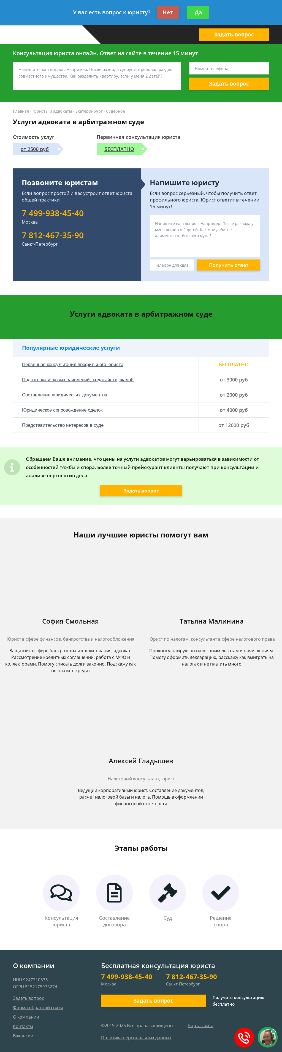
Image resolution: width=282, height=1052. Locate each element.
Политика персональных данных (136, 1038)
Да (198, 12)
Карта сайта (200, 1025)
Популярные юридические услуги (71, 347)
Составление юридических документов (64, 395)
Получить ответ (228, 265)
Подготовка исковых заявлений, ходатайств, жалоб (78, 379)
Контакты (23, 1026)
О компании (26, 1017)
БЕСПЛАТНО (119, 149)
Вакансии (23, 1036)
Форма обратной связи (38, 1008)
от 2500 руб (35, 149)
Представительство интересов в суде (63, 425)
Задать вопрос (234, 34)
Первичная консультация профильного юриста (72, 364)
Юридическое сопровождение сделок (62, 410)
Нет (168, 12)
